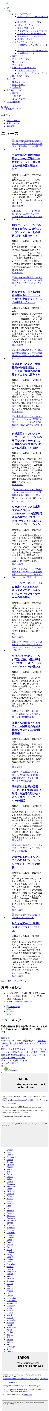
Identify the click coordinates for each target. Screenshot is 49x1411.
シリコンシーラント (22, 14)
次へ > (11, 981)
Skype (4, 1066)
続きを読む (17, 206)
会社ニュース (18, 82)
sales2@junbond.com (23, 1002)
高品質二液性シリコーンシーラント (28, 1055)
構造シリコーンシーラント (30, 28)
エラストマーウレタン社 (13, 1057)
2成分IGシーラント (26, 70)
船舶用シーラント (26, 53)
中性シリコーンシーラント (30, 22)
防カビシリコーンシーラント (31, 33)
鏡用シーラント (25, 39)
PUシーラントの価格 (27, 1052)
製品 (9, 11)
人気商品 (18, 1043)
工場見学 (16, 96)
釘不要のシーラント (22, 76)
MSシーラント (19, 62)
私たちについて (14, 90)
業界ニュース (18, 84)
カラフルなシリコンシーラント (32, 31)
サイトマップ (31, 1043)
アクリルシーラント (22, 59)
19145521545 (17, 999)
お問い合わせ (13, 101)
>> (15, 981)
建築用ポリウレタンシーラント (32, 50)
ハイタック (17, 65)
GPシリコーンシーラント (29, 25)
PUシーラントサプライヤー (14, 1049)
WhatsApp (12, 1070)
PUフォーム (18, 56)
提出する (5, 1038)
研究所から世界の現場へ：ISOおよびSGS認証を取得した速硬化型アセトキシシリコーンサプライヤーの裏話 (27, 793)
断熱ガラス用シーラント (24, 67)
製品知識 (16, 87)
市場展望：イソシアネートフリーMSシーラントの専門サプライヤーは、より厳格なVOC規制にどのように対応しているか (27, 440)
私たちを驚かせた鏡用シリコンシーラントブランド (26, 927)
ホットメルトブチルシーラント (32, 73)
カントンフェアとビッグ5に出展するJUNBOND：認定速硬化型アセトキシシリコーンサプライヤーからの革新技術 (27, 590)
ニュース (11, 79)
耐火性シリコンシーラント (30, 36)
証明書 (15, 93)
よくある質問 (18, 99)
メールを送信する (10, 1063)
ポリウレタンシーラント (24, 42)
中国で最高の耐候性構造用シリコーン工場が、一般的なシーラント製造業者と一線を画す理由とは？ (26, 162)
